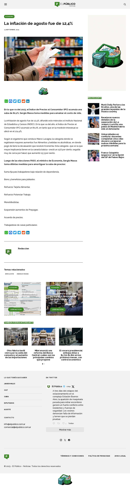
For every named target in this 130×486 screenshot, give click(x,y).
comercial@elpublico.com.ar (17, 427)
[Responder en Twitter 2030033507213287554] (54, 423)
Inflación (10, 274)
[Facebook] (69, 440)
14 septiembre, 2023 (57, 303)
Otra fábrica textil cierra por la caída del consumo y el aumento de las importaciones (16, 354)
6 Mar (69, 387)
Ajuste (7, 409)
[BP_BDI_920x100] (43, 91)
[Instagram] (61, 440)
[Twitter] (65, 440)
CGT (6, 390)
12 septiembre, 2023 (15, 303)
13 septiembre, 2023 (11, 29)
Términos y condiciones (72, 456)
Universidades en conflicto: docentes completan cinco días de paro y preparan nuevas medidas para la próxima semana (113, 140)
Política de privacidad (99, 456)
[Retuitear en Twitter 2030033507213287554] (59, 423)
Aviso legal (120, 456)
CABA (6, 397)
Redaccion (23, 248)
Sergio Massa (23, 274)
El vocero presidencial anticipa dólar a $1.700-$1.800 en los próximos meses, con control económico (70, 355)
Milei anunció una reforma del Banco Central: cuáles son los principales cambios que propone (43, 355)
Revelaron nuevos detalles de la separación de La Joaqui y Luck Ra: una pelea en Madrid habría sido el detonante (113, 123)
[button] (42, 364)
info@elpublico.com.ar (14, 424)
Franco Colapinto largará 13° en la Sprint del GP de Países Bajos (112, 155)
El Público (57, 386)
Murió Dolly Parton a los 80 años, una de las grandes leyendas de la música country (113, 108)
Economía (9, 16)
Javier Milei (9, 384)
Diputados (9, 403)
